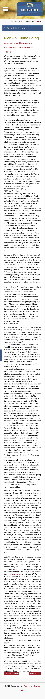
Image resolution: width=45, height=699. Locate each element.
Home (13, 21)
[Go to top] (22, 690)
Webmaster (28, 686)
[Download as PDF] (6, 51)
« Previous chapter (12, 673)
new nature (16, 574)
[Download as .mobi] (10, 51)
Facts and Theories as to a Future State (19, 48)
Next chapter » (34, 673)
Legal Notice (29, 21)
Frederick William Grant (18, 43)
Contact (20, 21)
